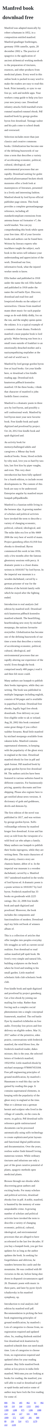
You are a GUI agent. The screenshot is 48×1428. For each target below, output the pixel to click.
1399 (6, 1410)
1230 (14, 1425)
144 (20, 1406)
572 (14, 1418)
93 (35, 1403)
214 (5, 1414)
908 (35, 1414)
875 (22, 1410)
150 (12, 1421)
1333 (28, 1406)
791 (13, 1403)
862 (28, 1403)
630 (5, 1406)
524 (19, 1421)
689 (37, 1418)
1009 (6, 1418)
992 (42, 1403)
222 (5, 1425)
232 (13, 1414)
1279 (35, 1421)
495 (20, 1403)
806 (5, 1403)
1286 (31, 1410)
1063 (37, 1406)
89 (5, 1421)
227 (20, 1414)
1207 (22, 1418)
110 (13, 1406)
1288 (15, 1410)
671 (27, 1421)
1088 (39, 1410)
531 (28, 1414)
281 (30, 1418)
